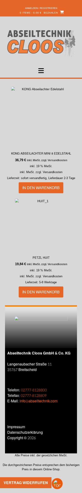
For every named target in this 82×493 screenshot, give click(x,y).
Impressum (16, 427)
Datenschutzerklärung (25, 432)
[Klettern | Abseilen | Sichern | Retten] (41, 43)
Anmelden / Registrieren (41, 8)
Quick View (28, 140)
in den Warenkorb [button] (41, 187)
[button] (41, 71)
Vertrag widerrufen (26, 482)
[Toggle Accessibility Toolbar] (65, 484)
